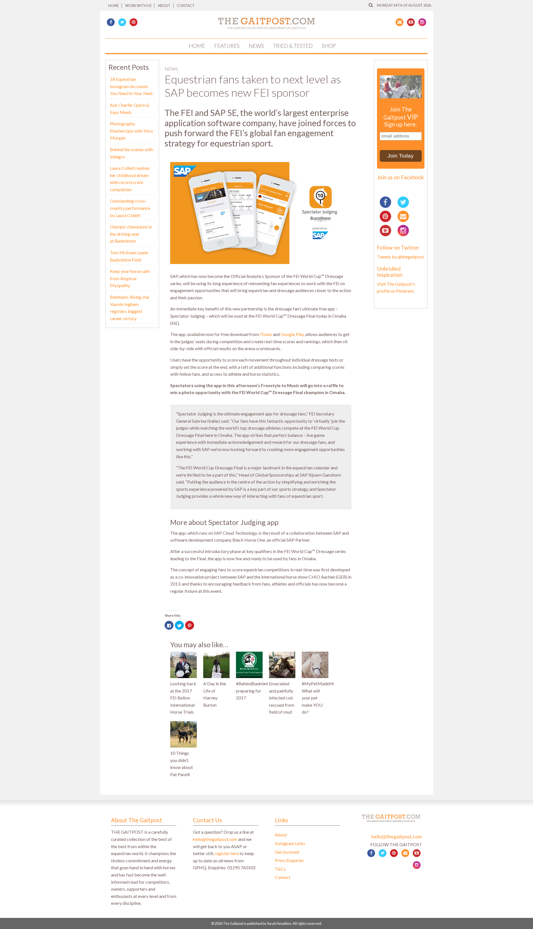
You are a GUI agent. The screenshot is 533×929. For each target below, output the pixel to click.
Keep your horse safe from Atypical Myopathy (130, 278)
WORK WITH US (138, 5)
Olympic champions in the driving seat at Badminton (131, 233)
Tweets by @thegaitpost (400, 256)
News (256, 46)
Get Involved (287, 852)
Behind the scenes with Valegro (131, 153)
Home (113, 5)
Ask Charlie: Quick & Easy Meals (129, 108)
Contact (186, 5)
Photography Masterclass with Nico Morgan (131, 130)
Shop (329, 46)
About (164, 5)
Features (227, 46)
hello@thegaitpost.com (215, 839)
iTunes (266, 334)
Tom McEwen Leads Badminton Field (129, 256)
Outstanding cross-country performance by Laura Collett (130, 208)
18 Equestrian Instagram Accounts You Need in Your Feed (131, 86)
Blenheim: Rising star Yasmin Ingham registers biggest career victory (130, 307)
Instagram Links (290, 843)
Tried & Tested (293, 46)
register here (227, 853)
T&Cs (280, 868)
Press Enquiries (289, 860)
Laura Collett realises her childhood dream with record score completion (130, 178)
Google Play (292, 334)
